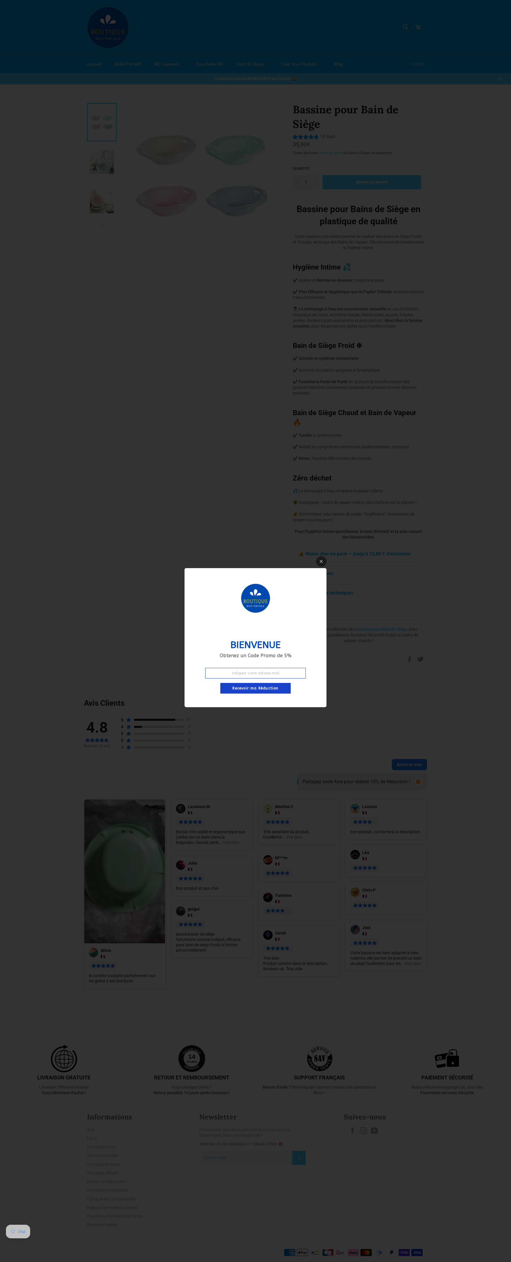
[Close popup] (321, 561)
